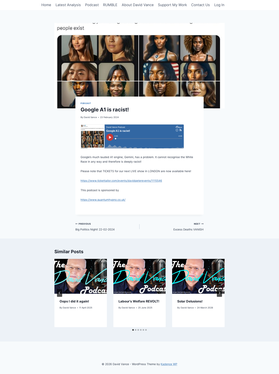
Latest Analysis (68, 5)
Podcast (92, 5)
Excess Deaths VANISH (188, 227)
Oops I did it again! (74, 301)
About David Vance (138, 5)
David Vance (90, 117)
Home (46, 5)
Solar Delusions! (189, 301)
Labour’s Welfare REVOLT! (139, 301)
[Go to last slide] (59, 293)
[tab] (133, 330)
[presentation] (80, 276)
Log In (219, 5)
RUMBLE (110, 5)
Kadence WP (169, 364)
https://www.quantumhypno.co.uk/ (103, 199)
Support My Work (172, 5)
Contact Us (200, 5)
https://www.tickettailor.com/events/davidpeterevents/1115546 (121, 180)
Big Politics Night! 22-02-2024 (95, 227)
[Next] (219, 293)
